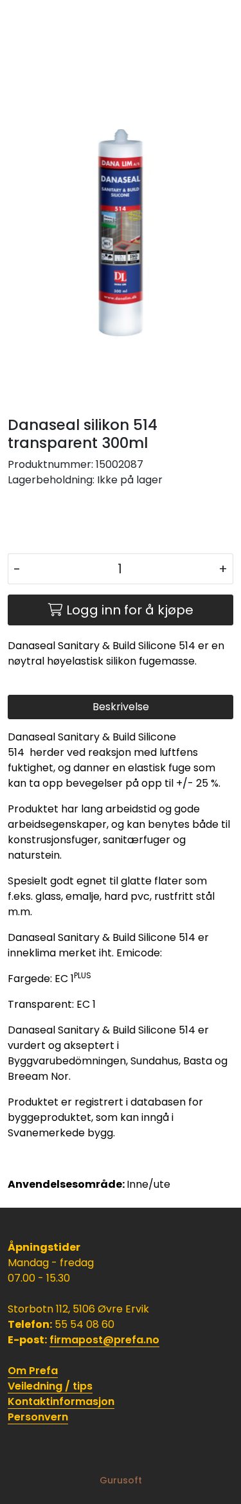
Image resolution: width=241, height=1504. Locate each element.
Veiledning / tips (50, 1386)
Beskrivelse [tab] (121, 706)
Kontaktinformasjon (61, 1401)
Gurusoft (121, 1480)
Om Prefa (33, 1370)
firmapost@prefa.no (104, 1339)
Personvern (38, 1417)
